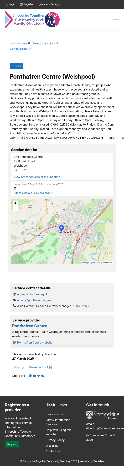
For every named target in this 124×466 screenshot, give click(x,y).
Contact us (53, 451)
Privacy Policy (55, 440)
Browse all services (44, 43)
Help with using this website (58, 432)
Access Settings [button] (50, 4)
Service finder (55, 414)
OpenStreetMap (96, 262)
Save (19, 367)
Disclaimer (52, 445)
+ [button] (15, 203)
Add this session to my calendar (32, 192)
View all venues (19, 43)
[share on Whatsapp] (35, 376)
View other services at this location (37, 177)
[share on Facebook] (31, 376)
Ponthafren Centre (29, 325)
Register (12, 444)
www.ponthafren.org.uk (32, 294)
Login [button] (11, 4)
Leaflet (84, 262)
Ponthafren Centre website (34, 342)
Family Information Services (58, 422)
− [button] (15, 208)
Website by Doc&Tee (92, 461)
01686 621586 (81, 306)
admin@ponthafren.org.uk (34, 300)
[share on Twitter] (39, 376)
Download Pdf (39, 367)
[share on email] (43, 376)
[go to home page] (32, 19)
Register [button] (28, 4)
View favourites (19, 48)
